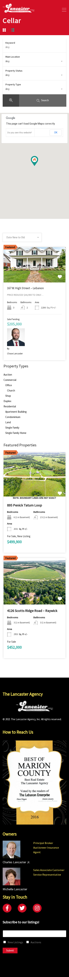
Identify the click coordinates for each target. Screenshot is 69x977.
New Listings (15, 942)
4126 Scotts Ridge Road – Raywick (32, 610)
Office (8, 385)
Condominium (12, 417)
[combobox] (34, 61)
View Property (34, 275)
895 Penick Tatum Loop (24, 505)
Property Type (13, 84)
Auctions (36, 942)
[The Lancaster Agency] (18, 11)
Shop (8, 395)
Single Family (12, 427)
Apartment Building (16, 411)
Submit (10, 950)
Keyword (10, 42)
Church (11, 390)
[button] (38, 166)
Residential (10, 406)
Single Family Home (15, 433)
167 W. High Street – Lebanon (25, 288)
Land (8, 422)
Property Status (13, 70)
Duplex (7, 401)
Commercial (10, 380)
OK (55, 132)
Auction (8, 374)
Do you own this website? (19, 132)
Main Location (12, 56)
